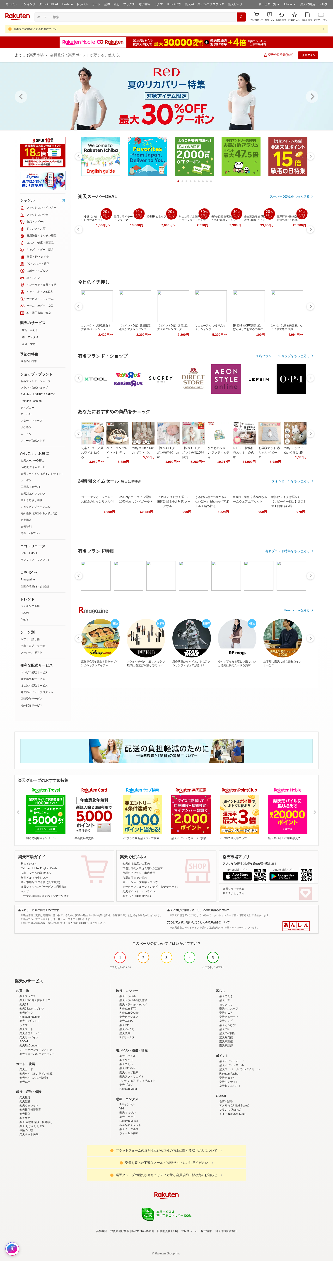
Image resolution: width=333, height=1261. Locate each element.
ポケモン (26, 427)
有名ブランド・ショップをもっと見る (283, 356)
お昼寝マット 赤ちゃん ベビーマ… (269, 452)
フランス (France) (230, 1109)
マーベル (26, 414)
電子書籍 (144, 4)
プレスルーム (189, 1231)
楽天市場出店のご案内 (136, 863)
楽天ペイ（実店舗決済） (137, 896)
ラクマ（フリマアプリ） (36, 559)
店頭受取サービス (31, 698)
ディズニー (27, 407)
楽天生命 (24, 1118)
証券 (107, 4)
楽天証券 (24, 1101)
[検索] (241, 17)
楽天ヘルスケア (228, 1008)
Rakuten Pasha (228, 1073)
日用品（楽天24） (32, 486)
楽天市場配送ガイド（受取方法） (41, 882)
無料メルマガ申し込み (34, 877)
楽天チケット (127, 1116)
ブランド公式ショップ (34, 387)
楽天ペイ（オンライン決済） (37, 1073)
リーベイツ (173, 4)
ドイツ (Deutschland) (232, 1113)
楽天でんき (226, 996)
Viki (121, 1108)
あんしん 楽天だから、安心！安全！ (296, 926)
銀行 (117, 4)
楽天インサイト (228, 1081)
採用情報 (206, 1231)
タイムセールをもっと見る (291, 481)
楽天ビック (235, 4)
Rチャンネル (127, 1104)
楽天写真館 (226, 1037)
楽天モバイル (127, 1056)
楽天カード (26, 1069)
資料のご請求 (154, 868)
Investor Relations (142, 1231)
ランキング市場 (30, 606)
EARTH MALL (29, 553)
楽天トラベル (127, 996)
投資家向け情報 (119, 1231)
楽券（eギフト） (31, 533)
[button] (270, 17)
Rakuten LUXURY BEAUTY (38, 394)
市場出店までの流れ (135, 877)
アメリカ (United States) (234, 1105)
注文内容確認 (31, 896)
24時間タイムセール (33, 467)
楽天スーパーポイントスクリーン (239, 1069)
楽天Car (224, 1029)
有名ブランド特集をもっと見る (287, 551)
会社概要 (101, 1231)
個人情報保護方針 (226, 1231)
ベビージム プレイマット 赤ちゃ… (117, 452)
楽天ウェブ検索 (128, 1072)
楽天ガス (224, 1000)
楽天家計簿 (226, 1045)
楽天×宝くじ (127, 1029)
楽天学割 (26, 526)
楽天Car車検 (227, 1033)
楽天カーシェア (128, 1016)
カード (96, 4)
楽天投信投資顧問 (30, 1109)
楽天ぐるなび (227, 1025)
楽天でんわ (126, 1064)
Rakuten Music (128, 1121)
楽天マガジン (127, 1112)
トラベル (82, 4)
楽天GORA (126, 1020)
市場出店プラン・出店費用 (139, 872)
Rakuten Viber (128, 1088)
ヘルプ (323, 4)
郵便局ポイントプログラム (37, 692)
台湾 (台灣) (226, 1101)
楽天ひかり (126, 1060)
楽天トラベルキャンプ (133, 1004)
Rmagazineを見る (297, 610)
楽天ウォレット (29, 1105)
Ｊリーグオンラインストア (35, 1049)
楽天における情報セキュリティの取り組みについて (198, 910)
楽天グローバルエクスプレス (37, 1054)
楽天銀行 (24, 1097)
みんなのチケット (130, 1125)
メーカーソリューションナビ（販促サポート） (151, 886)
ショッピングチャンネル (36, 506)
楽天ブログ (126, 1084)
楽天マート (26, 1029)
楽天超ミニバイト (230, 1085)
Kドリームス (127, 1037)
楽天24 (189, 4)
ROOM (25, 612)
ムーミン (26, 434)
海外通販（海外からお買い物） (40, 513)
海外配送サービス (31, 705)
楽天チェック (227, 1077)
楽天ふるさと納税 (31, 500)
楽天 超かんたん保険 (32, 1126)
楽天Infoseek (127, 1068)
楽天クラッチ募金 (233, 888)
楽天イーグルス (128, 1129)
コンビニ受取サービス (34, 672)
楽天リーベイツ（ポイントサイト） (42, 473)
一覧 (62, 200)
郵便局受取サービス (33, 679)
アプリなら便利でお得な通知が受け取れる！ (250, 863)
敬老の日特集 (29, 361)
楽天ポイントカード (231, 1061)
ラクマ (158, 4)
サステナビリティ (233, 893)
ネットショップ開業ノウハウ (140, 882)
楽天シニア (226, 1012)
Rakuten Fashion (31, 401)
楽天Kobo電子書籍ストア (35, 1000)
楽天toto (124, 1025)
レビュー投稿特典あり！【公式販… (243, 452)
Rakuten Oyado (129, 1012)
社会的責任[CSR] (167, 1231)
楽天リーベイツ (29, 1037)
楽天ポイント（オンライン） (140, 891)
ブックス (129, 4)
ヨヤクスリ (226, 1004)
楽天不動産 (226, 1041)
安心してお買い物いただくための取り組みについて (198, 922)
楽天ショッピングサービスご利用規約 (44, 886)
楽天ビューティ (228, 1016)
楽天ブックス (27, 996)
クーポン (26, 480)
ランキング (28, 4)
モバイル (11, 4)
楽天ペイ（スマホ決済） (34, 1077)
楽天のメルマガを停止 (55, 896)
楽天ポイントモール (231, 1065)
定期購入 (26, 520)
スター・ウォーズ (31, 420)
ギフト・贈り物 (30, 639)
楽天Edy (24, 1081)
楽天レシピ (226, 1020)
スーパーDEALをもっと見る (290, 196)
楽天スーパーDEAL (32, 460)
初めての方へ (29, 863)
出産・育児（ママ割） (34, 645)
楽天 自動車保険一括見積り (36, 1122)
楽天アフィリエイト (131, 1076)
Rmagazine (28, 579)
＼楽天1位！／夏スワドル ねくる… (92, 452)
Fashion (67, 4)
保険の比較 (26, 1130)
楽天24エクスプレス (211, 4)
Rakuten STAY (128, 1008)
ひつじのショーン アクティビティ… (218, 452)
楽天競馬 (124, 1033)
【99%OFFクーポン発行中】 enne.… (168, 452)
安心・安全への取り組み (36, 872)
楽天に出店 (307, 4)
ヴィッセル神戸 (128, 1133)
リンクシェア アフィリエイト (137, 1080)
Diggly (25, 619)
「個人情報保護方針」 (77, 923)
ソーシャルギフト (31, 652)
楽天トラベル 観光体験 (133, 1000)
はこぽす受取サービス (34, 685)
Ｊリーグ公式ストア (33, 440)
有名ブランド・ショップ (36, 381)
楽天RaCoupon (29, 1045)
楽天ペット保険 (29, 1134)
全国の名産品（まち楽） (36, 586)
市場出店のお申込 (133, 868)
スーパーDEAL (49, 4)
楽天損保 (24, 1113)
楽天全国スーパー (30, 1033)
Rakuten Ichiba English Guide (39, 868)
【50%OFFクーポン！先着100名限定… (193, 452)
